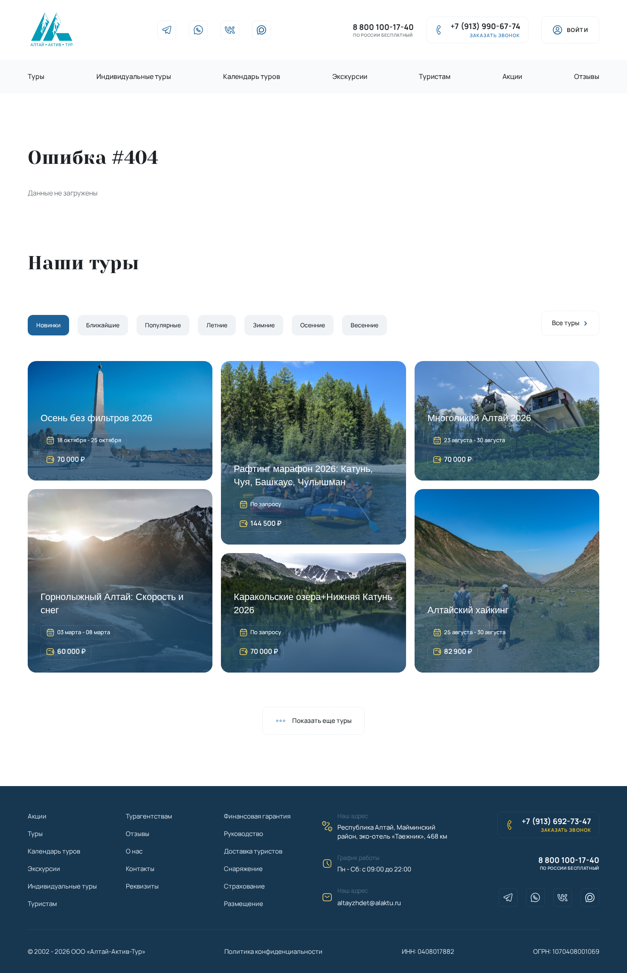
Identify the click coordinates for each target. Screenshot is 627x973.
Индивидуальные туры (133, 76)
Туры (36, 76)
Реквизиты (142, 886)
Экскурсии (349, 76)
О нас (134, 851)
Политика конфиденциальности (273, 951)
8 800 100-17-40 (383, 27)
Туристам (434, 76)
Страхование (244, 886)
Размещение (243, 903)
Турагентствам (149, 816)
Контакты (140, 868)
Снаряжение (243, 868)
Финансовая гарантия (257, 816)
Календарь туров (251, 76)
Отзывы (586, 76)
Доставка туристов (253, 851)
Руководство (243, 833)
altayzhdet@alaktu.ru (369, 902)
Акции (512, 76)
